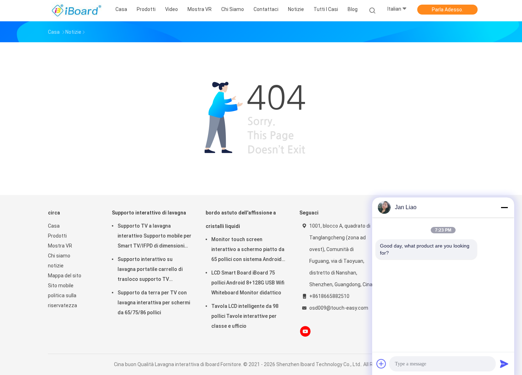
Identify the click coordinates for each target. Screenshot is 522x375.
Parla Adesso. (447, 9)
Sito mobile (61, 285)
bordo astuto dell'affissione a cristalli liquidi (241, 219)
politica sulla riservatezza (62, 300)
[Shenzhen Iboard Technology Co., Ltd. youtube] (305, 331)
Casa (54, 226)
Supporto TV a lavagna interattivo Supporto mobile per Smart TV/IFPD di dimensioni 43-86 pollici (154, 237)
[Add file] (381, 363)
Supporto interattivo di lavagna (149, 213)
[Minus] (504, 207)
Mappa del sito (64, 275)
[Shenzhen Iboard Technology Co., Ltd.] (75, 10)
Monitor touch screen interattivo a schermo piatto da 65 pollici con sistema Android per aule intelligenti (247, 250)
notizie (56, 265)
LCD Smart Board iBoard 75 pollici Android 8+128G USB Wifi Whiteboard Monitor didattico (247, 282)
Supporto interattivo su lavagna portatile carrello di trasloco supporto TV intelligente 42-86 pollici (150, 270)
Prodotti (57, 236)
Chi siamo (59, 256)
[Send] (504, 363)
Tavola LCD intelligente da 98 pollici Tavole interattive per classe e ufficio (244, 316)
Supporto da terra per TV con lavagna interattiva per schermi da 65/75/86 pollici (154, 302)
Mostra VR (60, 246)
